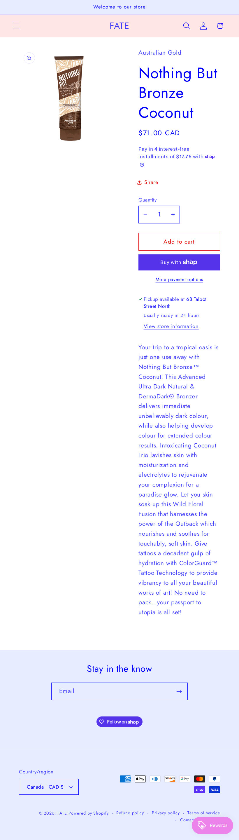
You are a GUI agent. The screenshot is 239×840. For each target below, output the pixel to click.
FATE (62, 813)
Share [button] (151, 182)
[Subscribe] (179, 691)
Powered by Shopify (88, 813)
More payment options (179, 279)
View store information (171, 326)
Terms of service (203, 813)
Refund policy (130, 813)
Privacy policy (166, 813)
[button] (16, 26)
